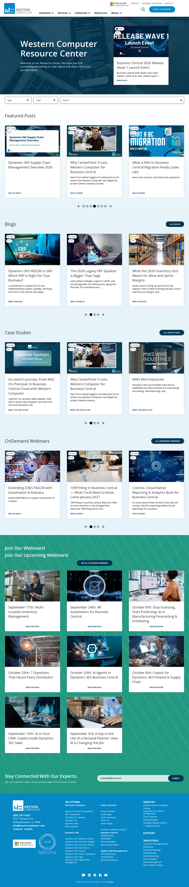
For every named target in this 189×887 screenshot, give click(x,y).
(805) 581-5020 (21, 815)
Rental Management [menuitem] (152, 862)
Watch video (138, 193)
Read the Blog (15, 301)
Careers (28, 829)
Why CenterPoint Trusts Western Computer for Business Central (26, 167)
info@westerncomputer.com (29, 825)
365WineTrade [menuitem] (107, 835)
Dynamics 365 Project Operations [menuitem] (80, 854)
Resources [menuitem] (100, 13)
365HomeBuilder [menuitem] (108, 841)
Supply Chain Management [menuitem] (114, 851)
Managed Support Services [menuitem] (155, 822)
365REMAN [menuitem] (106, 838)
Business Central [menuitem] (109, 832)
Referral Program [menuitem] (151, 3)
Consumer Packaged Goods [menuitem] (155, 843)
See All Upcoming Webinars (94, 563)
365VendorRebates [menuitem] (109, 860)
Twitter (94, 875)
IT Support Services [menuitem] (151, 825)
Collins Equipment (146, 379)
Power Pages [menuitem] (107, 823)
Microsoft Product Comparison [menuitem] (79, 811)
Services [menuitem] (63, 13)
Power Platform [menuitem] (108, 805)
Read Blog (122, 80)
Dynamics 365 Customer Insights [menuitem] (80, 841)
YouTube (105, 875)
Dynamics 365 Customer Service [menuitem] (79, 844)
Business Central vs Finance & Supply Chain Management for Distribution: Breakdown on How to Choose (155, 169)
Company (18, 829)
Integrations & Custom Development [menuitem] (153, 812)
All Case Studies (172, 332)
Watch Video (14, 513)
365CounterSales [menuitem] (108, 854)
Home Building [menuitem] (149, 859)
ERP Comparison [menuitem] (72, 814)
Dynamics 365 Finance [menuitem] (75, 851)
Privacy (110, 882)
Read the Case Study (18, 410)
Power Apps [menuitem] (106, 814)
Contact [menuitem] (169, 3)
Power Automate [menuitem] (108, 817)
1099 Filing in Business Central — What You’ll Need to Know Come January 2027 (93, 492)
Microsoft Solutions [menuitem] (75, 805)
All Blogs (175, 224)
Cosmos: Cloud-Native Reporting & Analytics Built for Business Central (155, 492)
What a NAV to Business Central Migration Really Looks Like (93, 167)
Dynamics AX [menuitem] (71, 820)
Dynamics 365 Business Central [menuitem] (79, 838)
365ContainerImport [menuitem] (110, 844)
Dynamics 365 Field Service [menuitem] (77, 847)
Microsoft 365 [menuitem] (71, 826)
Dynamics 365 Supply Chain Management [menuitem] (77, 861)
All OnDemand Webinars (168, 441)
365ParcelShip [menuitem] (107, 857)
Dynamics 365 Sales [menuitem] (74, 857)
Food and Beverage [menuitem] (152, 850)
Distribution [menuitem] (148, 847)
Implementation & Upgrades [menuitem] (156, 805)
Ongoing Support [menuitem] (150, 819)
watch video (14, 193)
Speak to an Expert (162, 9)
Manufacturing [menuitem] (149, 853)
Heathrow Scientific (85, 379)
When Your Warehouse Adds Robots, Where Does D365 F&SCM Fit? (30, 275)
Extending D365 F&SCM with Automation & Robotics (30, 490)
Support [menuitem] (135, 3)
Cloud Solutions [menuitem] (150, 816)
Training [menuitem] (146, 808)
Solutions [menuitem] (45, 13)
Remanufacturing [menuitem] (151, 856)
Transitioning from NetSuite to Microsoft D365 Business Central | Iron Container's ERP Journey (32, 386)
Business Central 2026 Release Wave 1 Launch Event (140, 65)
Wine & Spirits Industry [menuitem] (153, 865)
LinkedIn (89, 875)
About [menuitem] (115, 13)
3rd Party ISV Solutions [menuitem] (75, 817)
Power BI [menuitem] (105, 820)
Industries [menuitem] (81, 13)
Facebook (100, 875)
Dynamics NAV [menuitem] (71, 823)
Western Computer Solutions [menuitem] (114, 829)
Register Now (32, 626)
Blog (83, 875)
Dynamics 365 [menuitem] (72, 832)
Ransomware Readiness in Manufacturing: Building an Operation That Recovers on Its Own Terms (156, 278)
